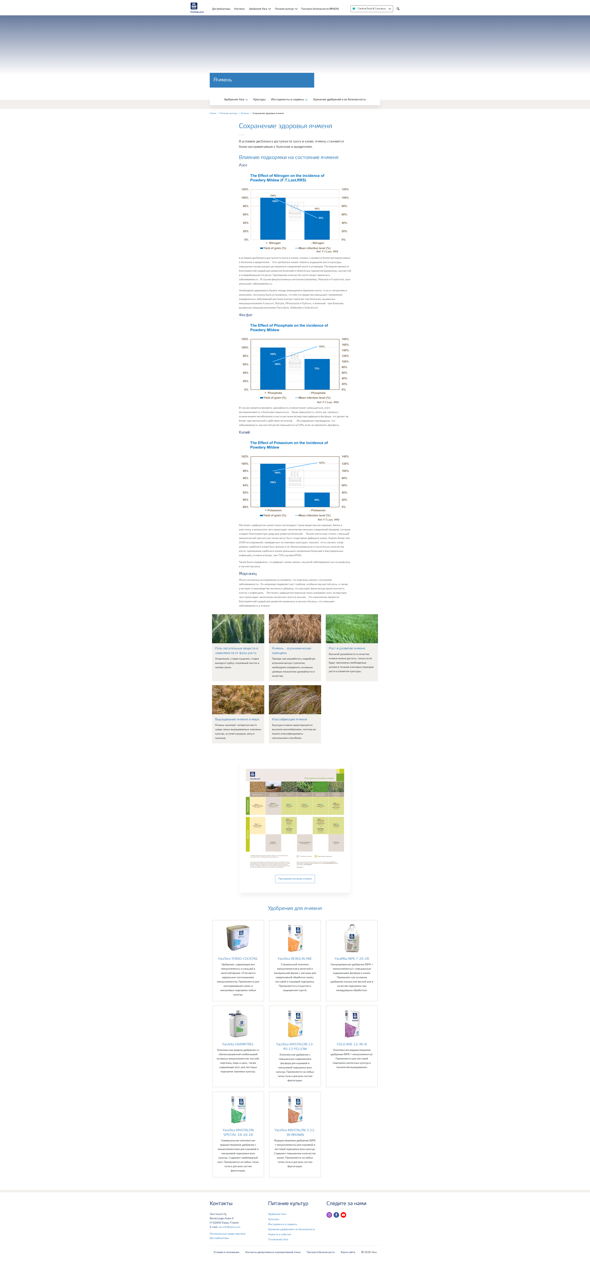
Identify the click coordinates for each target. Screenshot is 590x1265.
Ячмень (245, 113)
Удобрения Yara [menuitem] (258, 8)
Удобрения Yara (277, 1214)
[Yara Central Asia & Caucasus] (197, 7)
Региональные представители (227, 1234)
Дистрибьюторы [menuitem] (221, 8)
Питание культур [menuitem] (284, 8)
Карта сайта (348, 1252)
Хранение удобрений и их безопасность (339, 99)
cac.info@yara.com (229, 1227)
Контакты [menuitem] (239, 8)
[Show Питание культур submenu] (296, 8)
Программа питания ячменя (295, 879)
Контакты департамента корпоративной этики (273, 1252)
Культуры (259, 99)
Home (213, 113)
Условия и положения (226, 1252)
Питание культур (228, 113)
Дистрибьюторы (219, 1238)
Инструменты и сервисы (282, 1224)
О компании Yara (278, 1239)
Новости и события (279, 1234)
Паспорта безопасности (321, 1252)
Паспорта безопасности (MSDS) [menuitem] (320, 8)
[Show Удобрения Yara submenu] (269, 8)
